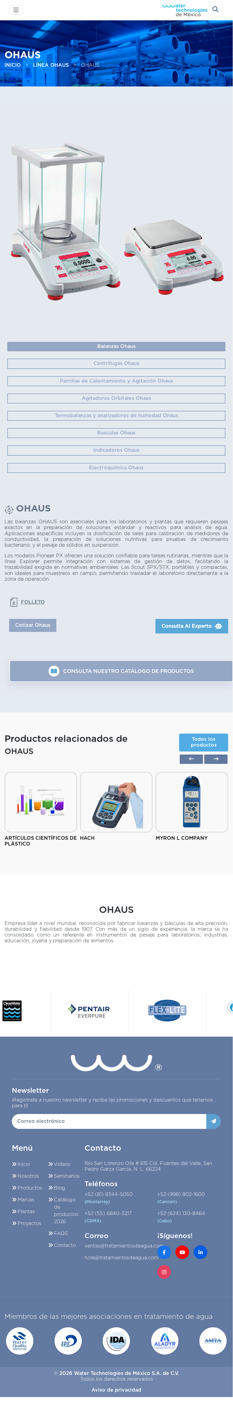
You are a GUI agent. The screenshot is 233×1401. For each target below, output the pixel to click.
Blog (59, 1188)
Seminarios (67, 1176)
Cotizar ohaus (32, 625)
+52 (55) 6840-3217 (108, 1217)
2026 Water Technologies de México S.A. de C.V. (119, 1373)
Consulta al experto (186, 626)
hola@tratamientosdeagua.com (121, 1257)
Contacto (65, 1245)
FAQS (61, 1233)
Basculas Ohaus (116, 432)
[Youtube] (182, 1252)
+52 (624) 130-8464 (181, 1217)
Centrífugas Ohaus (116, 363)
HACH (87, 838)
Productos (30, 1188)
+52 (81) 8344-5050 (109, 1198)
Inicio (24, 1164)
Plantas (26, 1211)
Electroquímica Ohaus (116, 467)
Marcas (26, 1199)
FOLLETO (33, 602)
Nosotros (28, 1176)
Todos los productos (204, 742)
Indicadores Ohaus (116, 450)
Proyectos (29, 1223)
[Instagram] (164, 1272)
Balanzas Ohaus (116, 346)
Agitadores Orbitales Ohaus (116, 398)
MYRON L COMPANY (182, 838)
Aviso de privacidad (116, 1390)
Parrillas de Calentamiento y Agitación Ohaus (116, 381)
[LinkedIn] (200, 1252)
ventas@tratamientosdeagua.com (124, 1246)
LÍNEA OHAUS (51, 65)
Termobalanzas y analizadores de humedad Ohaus (116, 415)
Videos (62, 1164)
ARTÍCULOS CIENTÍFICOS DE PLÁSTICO (41, 841)
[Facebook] (164, 1252)
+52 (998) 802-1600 (181, 1198)
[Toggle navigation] (16, 10)
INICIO (13, 65)
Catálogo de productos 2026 (66, 1210)
